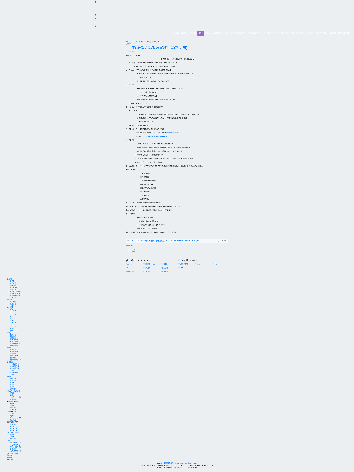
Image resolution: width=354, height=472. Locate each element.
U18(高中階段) (14, 368)
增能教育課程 (14, 356)
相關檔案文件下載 (15, 360)
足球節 (12, 383)
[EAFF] (180, 268)
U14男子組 (13, 426)
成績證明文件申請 (15, 451)
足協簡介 (13, 281)
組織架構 (13, 285)
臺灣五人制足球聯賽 (296, 33)
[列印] (132, 52)
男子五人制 (13, 329)
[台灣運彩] (146, 268)
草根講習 (13, 380)
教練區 (207, 33)
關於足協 (175, 33)
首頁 (127, 42)
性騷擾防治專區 (15, 295)
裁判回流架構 (14, 341)
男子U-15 (13, 318)
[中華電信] (164, 264)
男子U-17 (13, 316)
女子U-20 (13, 322)
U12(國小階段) (14, 364)
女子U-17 (13, 325)
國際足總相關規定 (15, 443)
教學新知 (13, 358)
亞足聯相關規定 (15, 445)
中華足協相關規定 (15, 447)
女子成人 (13, 320)
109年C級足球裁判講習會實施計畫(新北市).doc (184, 241)
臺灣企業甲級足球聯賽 (238, 33)
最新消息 (183, 33)
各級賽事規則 (14, 372)
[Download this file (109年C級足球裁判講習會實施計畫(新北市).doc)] (148, 241)
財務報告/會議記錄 (16, 291)
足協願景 (13, 283)
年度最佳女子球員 (15, 418)
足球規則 (13, 449)
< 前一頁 (132, 249)
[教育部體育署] (183, 264)
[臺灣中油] (164, 271)
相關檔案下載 (14, 345)
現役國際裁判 (14, 339)
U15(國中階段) (14, 366)
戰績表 (12, 395)
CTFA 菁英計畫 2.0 (344, 33)
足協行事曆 (309, 33)
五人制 (12, 370)
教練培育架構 (14, 351)
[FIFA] (197, 264)
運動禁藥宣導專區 (15, 293)
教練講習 (13, 354)
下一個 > (132, 251)
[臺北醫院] (164, 268)
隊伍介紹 (13, 409)
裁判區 (200, 33)
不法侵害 (13, 298)
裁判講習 (137, 42)
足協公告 (13, 304)
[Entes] (128, 268)
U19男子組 (13, 430)
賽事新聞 (13, 407)
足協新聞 (13, 302)
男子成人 (13, 310)
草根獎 (12, 385)
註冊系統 (318, 33)
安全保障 (13, 389)
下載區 (325, 33)
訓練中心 (13, 378)
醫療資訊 (333, 33)
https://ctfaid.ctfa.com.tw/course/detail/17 (155, 136)
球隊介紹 (13, 399)
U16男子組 (13, 428)
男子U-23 (13, 312)
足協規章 (13, 289)
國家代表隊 (192, 33)
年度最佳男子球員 (15, 397)
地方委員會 (13, 287)
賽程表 (12, 393)
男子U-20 (13, 314)
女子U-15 (13, 327)
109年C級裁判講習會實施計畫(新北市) (156, 47)
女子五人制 (13, 331)
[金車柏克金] (130, 271)
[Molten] (129, 264)
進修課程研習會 (15, 343)
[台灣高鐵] (149, 264)
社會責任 (13, 387)
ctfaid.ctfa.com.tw (172, 133)
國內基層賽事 (216, 33)
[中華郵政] (146, 271)
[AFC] (215, 264)
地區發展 (225, 33)
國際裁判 (13, 337)
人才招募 (13, 306)
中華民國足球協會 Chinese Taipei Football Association (179, 463)
